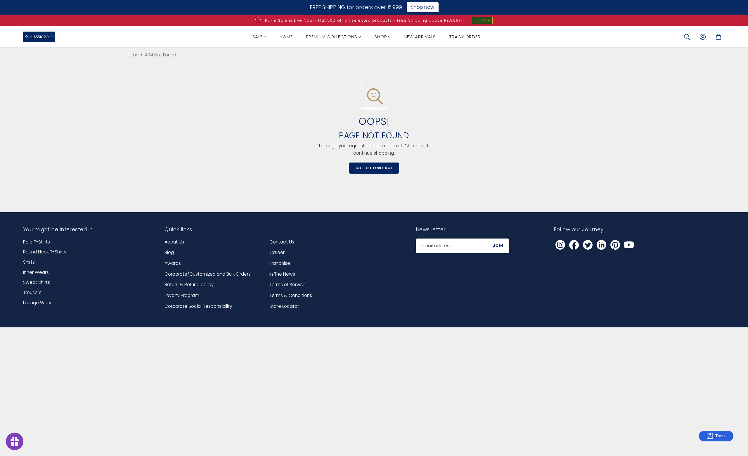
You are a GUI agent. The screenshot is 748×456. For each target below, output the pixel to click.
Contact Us (281, 242)
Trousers (32, 292)
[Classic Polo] (39, 37)
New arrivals (420, 37)
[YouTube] (628, 245)
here (421, 146)
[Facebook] (573, 245)
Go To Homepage (374, 167)
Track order (464, 37)
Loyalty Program (182, 295)
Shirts (29, 262)
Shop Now (482, 20)
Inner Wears (36, 272)
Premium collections (332, 37)
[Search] (687, 36)
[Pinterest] (615, 245)
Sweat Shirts (36, 282)
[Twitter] (587, 245)
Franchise (279, 263)
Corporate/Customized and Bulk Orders (208, 274)
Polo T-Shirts (36, 242)
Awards (173, 263)
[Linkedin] (601, 245)
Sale (258, 37)
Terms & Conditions (290, 295)
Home (286, 37)
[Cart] (718, 36)
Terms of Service (287, 284)
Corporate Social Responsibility (198, 306)
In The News (282, 274)
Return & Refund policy (189, 284)
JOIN (498, 245)
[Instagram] (560, 245)
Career (277, 252)
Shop (381, 37)
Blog (169, 252)
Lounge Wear (37, 303)
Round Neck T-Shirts (44, 252)
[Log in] (702, 36)
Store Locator (284, 306)
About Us (174, 242)
